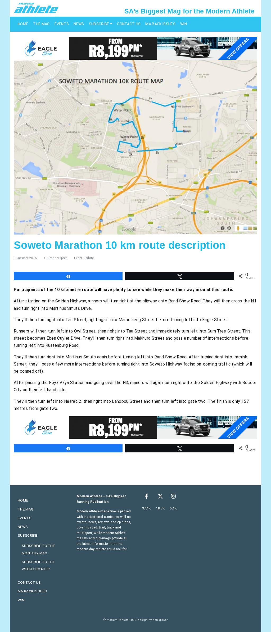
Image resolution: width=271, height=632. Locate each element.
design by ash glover (153, 620)
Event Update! (84, 258)
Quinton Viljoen (56, 258)
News (79, 24)
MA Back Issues (160, 24)
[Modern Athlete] (36, 7)
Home (23, 24)
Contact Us (129, 24)
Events (62, 24)
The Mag (41, 24)
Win (183, 24)
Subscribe (99, 24)
